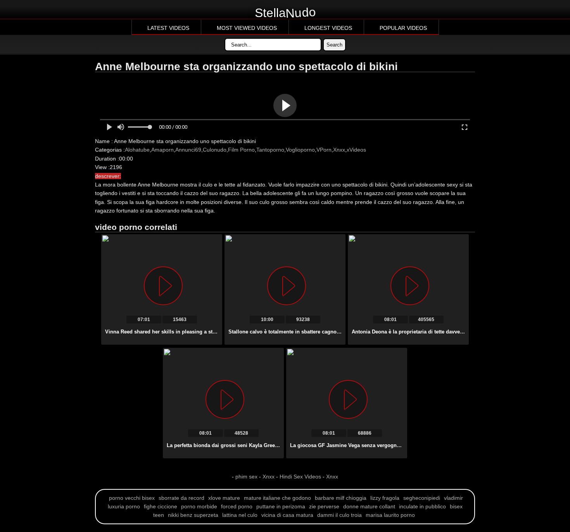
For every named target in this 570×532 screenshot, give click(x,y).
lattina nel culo (239, 515)
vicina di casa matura (287, 515)
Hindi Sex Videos (300, 476)
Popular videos (403, 28)
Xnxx (339, 150)
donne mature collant (369, 506)
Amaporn (162, 150)
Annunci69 (188, 150)
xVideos (356, 150)
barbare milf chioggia (340, 498)
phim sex (247, 476)
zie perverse (324, 506)
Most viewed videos (247, 28)
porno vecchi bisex (132, 498)
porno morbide (199, 506)
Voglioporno (300, 150)
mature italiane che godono (277, 498)
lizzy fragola (384, 498)
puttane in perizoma (280, 506)
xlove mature (224, 498)
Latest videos (168, 28)
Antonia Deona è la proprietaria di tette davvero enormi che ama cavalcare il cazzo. (451, 332)
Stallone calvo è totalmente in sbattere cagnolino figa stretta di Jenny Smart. (320, 332)
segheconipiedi (421, 498)
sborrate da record (181, 498)
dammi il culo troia (339, 515)
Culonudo (214, 150)
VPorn (324, 150)
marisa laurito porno (390, 515)
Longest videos (328, 28)
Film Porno (241, 150)
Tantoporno (270, 150)
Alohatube (137, 150)
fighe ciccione (160, 506)
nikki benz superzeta (193, 515)
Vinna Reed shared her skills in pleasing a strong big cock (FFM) (183, 332)
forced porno (236, 506)
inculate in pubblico (422, 506)
